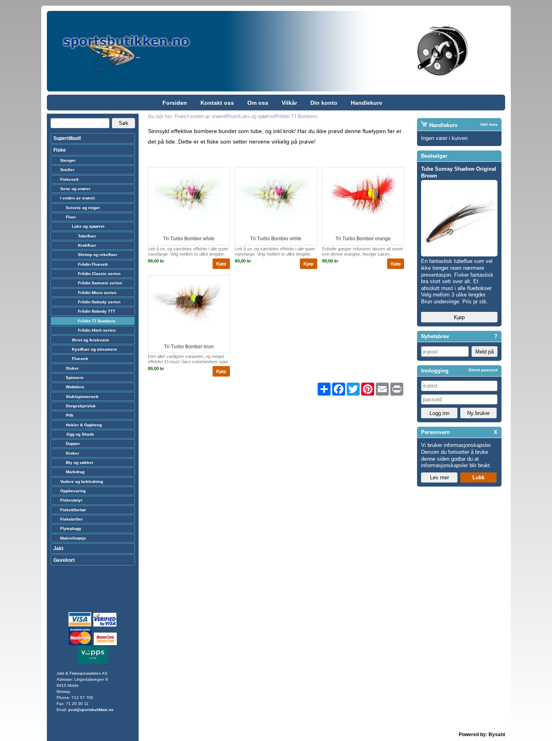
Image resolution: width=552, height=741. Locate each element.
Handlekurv (366, 103)
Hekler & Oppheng (84, 425)
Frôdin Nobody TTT (96, 311)
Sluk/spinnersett (82, 396)
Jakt (58, 548)
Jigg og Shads (80, 434)
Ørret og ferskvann (90, 340)
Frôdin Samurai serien (100, 283)
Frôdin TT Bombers (97, 321)
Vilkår (289, 103)
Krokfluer (87, 245)
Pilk (70, 415)
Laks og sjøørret (88, 226)
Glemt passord (482, 370)
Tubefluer (87, 236)
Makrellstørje (73, 538)
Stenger (68, 160)
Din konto (323, 103)
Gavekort (64, 560)
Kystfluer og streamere (94, 349)
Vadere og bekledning (81, 481)
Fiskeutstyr (71, 500)
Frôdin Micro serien (97, 292)
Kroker (72, 453)
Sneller (67, 169)
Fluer (71, 217)
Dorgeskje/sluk (81, 406)
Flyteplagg (70, 528)
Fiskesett (69, 179)
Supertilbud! (67, 138)
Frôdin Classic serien (99, 273)
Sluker (72, 368)
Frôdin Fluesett (92, 264)
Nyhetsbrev (435, 336)
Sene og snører (75, 188)
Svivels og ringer (83, 207)
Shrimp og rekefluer (97, 254)
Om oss (257, 103)
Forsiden (174, 103)
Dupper (73, 443)
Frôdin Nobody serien (99, 302)
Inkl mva (488, 124)
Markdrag (75, 472)
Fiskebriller (71, 519)
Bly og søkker (79, 462)
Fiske (59, 150)
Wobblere (75, 387)
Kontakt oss (217, 103)
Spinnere (75, 377)
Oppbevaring (73, 491)
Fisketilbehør (73, 510)
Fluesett (80, 358)
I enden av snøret (77, 198)
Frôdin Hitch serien (97, 330)
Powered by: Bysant (482, 734)
